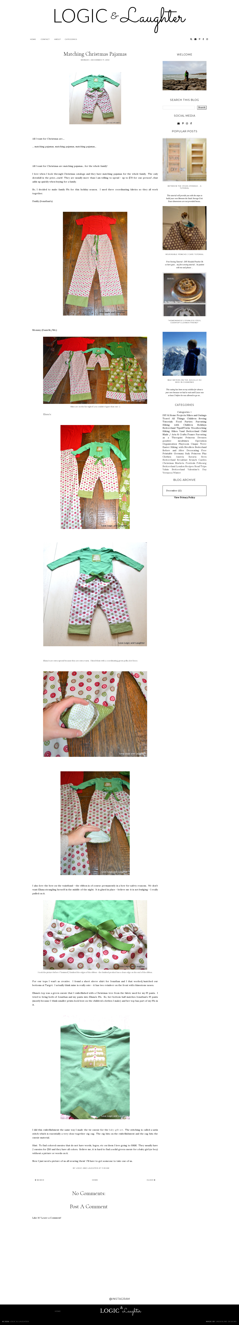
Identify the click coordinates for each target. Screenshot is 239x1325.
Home (33, 39)
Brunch (193, 459)
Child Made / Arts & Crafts (184, 433)
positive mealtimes (176, 440)
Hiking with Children (178, 424)
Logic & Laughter (19, 1321)
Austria (180, 456)
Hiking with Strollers (182, 447)
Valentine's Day (197, 469)
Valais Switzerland (174, 469)
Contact (45, 39)
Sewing (202, 418)
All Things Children (184, 418)
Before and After (173, 450)
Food (179, 421)
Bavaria (192, 456)
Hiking (166, 431)
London (180, 466)
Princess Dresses (196, 437)
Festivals (190, 463)
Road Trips (200, 466)
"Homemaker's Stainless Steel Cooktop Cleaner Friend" (184, 321)
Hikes (175, 431)
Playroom (184, 443)
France (191, 434)
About (57, 39)
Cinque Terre (198, 443)
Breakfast (182, 459)
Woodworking (198, 427)
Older (150, 1180)
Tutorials (168, 421)
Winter (177, 472)
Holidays (201, 424)
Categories (71, 39)
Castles (202, 459)
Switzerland (169, 427)
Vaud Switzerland (189, 431)
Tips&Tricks (183, 427)
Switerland (200, 447)
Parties (189, 421)
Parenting (201, 421)
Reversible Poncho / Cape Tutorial (185, 254)
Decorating (193, 450)
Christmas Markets (173, 463)
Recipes (189, 466)
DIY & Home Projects (174, 415)
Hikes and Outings (196, 415)
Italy (187, 453)
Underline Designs (226, 1321)
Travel (166, 418)
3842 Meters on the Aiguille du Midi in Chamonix (184, 381)
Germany (179, 453)
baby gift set (116, 1129)
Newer (40, 1180)
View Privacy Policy (184, 497)
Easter (166, 447)
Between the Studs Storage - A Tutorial (184, 187)
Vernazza (168, 472)
